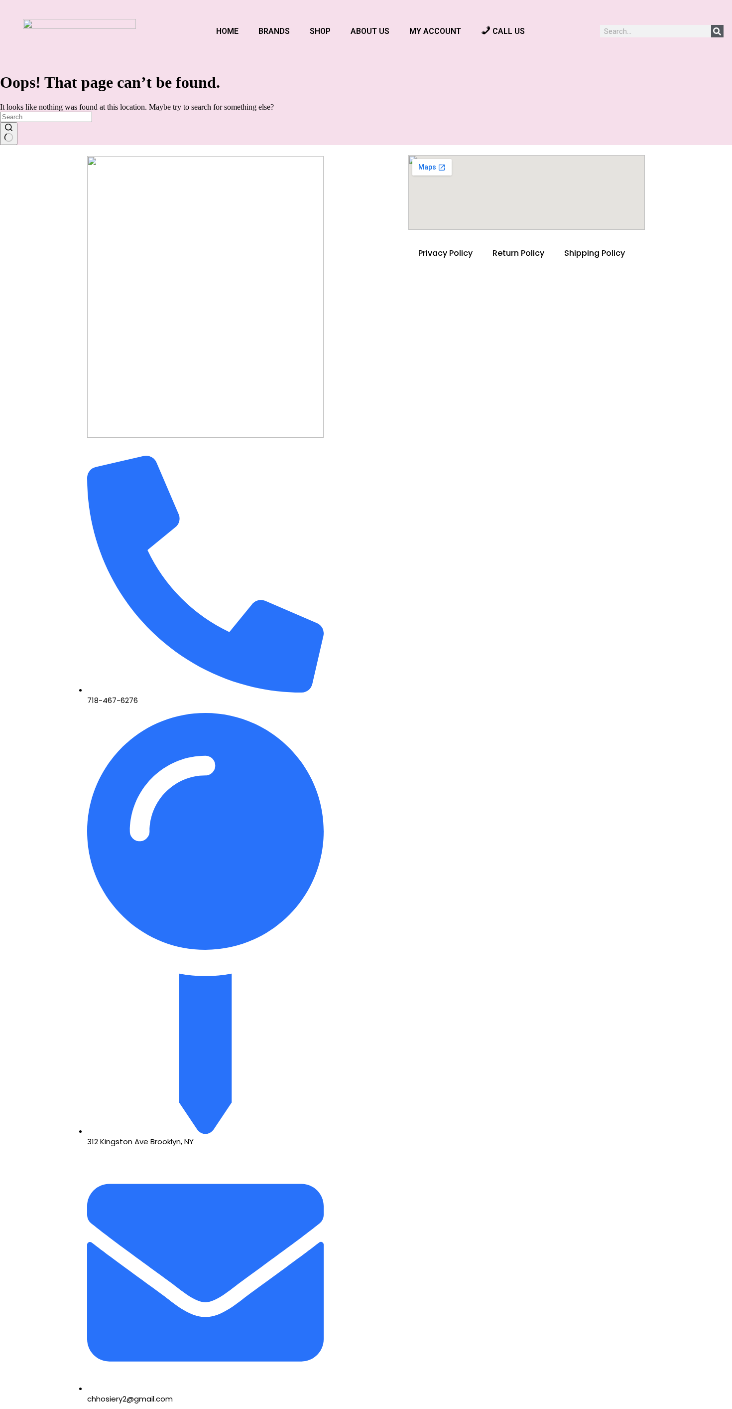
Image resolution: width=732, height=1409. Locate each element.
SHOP (320, 31)
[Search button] (8, 133)
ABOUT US (370, 31)
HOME (227, 31)
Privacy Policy (445, 253)
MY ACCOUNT (435, 31)
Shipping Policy (594, 253)
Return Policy (518, 253)
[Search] (717, 31)
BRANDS (274, 31)
